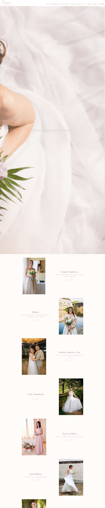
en (99, 4)
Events (89, 4)
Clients (85, 4)
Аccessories (73, 4)
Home (47, 4)
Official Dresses (65, 4)
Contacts (94, 4)
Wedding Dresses (55, 4)
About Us (79, 4)
